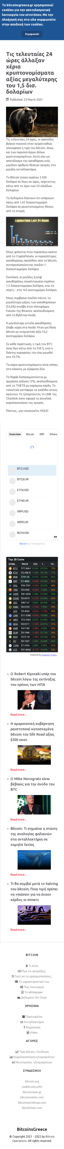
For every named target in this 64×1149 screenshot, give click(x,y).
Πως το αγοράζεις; (34, 971)
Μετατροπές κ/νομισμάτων (33, 1062)
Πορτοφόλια (34, 1016)
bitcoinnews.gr (32, 1092)
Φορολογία (33, 1027)
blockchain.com (32, 1107)
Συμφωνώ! (32, 34)
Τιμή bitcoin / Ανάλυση (34, 1051)
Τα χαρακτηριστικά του (33, 981)
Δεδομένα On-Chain (34, 997)
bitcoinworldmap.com (32, 1102)
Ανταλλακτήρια (34, 1022)
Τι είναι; (33, 965)
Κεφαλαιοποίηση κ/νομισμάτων (34, 1057)
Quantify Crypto (49, 655)
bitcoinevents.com (32, 1097)
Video (34, 1032)
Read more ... (18, 714)
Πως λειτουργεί (34, 987)
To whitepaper (33, 992)
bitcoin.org (32, 1081)
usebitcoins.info (32, 1086)
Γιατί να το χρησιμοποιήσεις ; (33, 976)
